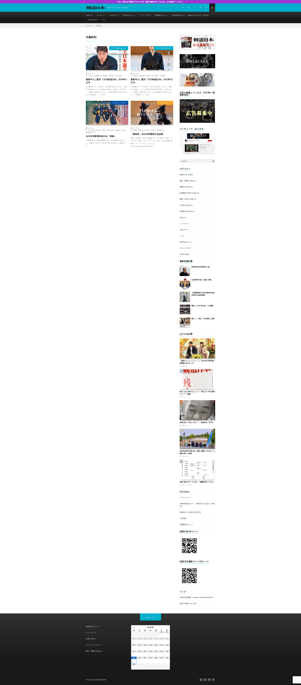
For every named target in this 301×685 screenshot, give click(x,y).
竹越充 (147, 130)
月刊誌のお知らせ (120, 48)
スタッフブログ (145, 15)
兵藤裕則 (118, 130)
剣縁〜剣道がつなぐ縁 (188, 603)
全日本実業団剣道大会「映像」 (101, 136)
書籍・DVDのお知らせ (188, 199)
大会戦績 (183, 518)
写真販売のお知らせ (187, 211)
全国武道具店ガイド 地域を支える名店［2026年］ (191, 15)
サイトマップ (91, 633)
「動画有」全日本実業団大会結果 (147, 134)
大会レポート (114, 15)
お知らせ (89, 15)
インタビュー (101, 15)
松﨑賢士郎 (98, 75)
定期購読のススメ (161, 15)
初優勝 (135, 130)
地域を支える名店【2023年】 (191, 512)
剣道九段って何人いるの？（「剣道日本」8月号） (197, 422)
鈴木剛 (119, 75)
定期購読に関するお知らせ (189, 193)
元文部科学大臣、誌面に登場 (201, 280)
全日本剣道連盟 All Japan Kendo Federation (196, 597)
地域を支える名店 (186, 175)
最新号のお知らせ (186, 187)
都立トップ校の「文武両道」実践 (202, 318)
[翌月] (167, 627)
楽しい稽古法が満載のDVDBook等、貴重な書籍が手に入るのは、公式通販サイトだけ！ (150, 2)
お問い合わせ (91, 639)
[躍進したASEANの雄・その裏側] (185, 310)
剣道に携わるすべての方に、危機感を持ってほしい (197, 482)
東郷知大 (141, 130)
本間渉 (104, 130)
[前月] (134, 627)
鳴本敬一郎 (112, 75)
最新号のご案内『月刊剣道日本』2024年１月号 (107, 81)
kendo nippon (93, 20)
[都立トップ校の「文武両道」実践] (185, 322)
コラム (103, 20)
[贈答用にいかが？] (197, 86)
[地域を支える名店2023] (197, 68)
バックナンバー (185, 497)
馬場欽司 (105, 75)
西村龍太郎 (110, 130)
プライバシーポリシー (94, 645)
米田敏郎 (162, 75)
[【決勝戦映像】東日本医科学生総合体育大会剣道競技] (185, 297)
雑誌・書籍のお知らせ (188, 181)
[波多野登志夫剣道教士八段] (185, 271)
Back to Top (150, 617)
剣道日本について (92, 626)
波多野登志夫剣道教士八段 (200, 267)
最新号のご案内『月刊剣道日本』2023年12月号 (152, 81)
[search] (213, 161)
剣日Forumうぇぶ (129, 15)
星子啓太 (90, 75)
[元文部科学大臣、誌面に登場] (185, 284)
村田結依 (142, 75)
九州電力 (153, 130)
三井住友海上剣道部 (94, 130)
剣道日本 (103, 680)
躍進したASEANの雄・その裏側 (202, 306)
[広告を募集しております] (197, 122)
